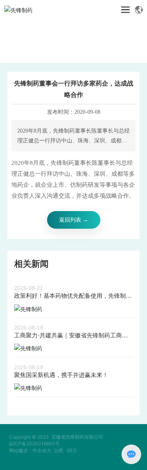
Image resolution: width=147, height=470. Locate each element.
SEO (72, 450)
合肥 (58, 451)
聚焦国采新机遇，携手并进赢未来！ (61, 375)
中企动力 (42, 451)
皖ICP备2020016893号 (34, 443)
